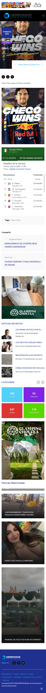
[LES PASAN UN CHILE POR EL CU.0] (7, 334)
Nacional (23, 674)
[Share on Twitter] (8, 77)
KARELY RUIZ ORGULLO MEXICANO (19, 561)
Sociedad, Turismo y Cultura (32, 677)
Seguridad (17, 677)
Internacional (7, 677)
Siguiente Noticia (15, 239)
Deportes (6, 42)
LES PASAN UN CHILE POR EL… (29, 330)
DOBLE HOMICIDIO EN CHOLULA (30, 368)
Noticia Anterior (24, 65)
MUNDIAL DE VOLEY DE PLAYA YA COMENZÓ (23, 640)
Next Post (36, 65)
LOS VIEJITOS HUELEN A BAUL (29, 342)
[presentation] (38, 382)
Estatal (31, 674)
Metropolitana (6, 674)
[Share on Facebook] (3, 77)
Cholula (15, 674)
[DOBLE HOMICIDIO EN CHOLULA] (7, 372)
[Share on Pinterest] (12, 77)
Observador (17, 42)
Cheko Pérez (16, 220)
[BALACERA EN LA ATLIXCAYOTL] (7, 359)
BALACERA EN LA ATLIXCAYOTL (29, 355)
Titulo (7, 488)
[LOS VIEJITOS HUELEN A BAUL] (7, 346)
